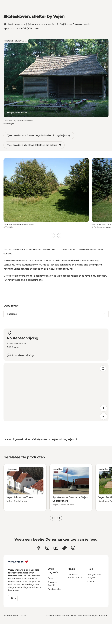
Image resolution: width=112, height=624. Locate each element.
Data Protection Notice (57, 615)
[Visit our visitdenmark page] (55, 547)
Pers (50, 578)
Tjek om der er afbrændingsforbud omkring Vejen (37, 135)
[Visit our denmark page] (38, 547)
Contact (92, 581)
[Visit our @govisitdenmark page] (64, 547)
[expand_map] (103, 368)
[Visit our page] (47, 547)
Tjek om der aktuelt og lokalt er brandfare (32, 145)
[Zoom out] (103, 416)
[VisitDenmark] (18, 561)
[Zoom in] (103, 408)
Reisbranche (54, 589)
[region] (56, 392)
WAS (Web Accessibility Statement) (89, 615)
